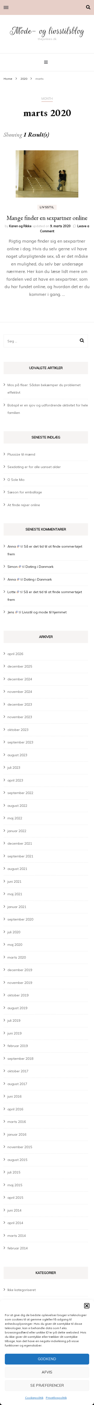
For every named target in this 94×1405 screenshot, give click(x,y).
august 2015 (17, 1160)
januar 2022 (16, 831)
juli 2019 (13, 1020)
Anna (11, 546)
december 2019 (19, 970)
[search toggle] (88, 7)
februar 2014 (17, 1248)
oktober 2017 (17, 1071)
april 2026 (15, 654)
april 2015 (15, 1197)
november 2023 (19, 717)
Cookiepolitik (34, 1397)
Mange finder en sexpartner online (47, 218)
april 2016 (15, 1109)
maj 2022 (14, 818)
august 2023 (17, 755)
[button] (86, 1305)
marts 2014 (16, 1235)
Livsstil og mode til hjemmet (44, 612)
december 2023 (19, 704)
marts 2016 (16, 1122)
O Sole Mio (16, 479)
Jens (10, 612)
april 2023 (15, 780)
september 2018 (20, 1058)
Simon (12, 566)
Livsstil (47, 207)
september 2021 (20, 856)
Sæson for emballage (24, 492)
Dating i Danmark (40, 566)
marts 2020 (16, 957)
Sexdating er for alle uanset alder (34, 467)
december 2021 (19, 843)
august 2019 (17, 1008)
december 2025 (19, 666)
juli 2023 (13, 767)
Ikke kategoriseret (21, 1290)
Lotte (11, 592)
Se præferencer (47, 1385)
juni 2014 (14, 1210)
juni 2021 (14, 881)
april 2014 (15, 1223)
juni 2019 (14, 1033)
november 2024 (19, 691)
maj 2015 (14, 1185)
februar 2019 (17, 1046)
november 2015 (19, 1147)
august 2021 (17, 869)
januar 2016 (16, 1134)
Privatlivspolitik (56, 1397)
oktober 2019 (17, 995)
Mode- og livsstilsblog (47, 31)
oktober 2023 (17, 730)
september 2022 (20, 793)
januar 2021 (16, 907)
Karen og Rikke (20, 226)
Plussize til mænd (21, 454)
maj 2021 (14, 894)
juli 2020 (13, 932)
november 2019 (19, 983)
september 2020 (20, 919)
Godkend (47, 1359)
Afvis (47, 1372)
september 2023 (20, 742)
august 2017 (17, 1084)
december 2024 (19, 679)
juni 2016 (14, 1096)
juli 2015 (13, 1172)
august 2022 (17, 805)
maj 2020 (14, 944)
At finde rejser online (23, 505)
